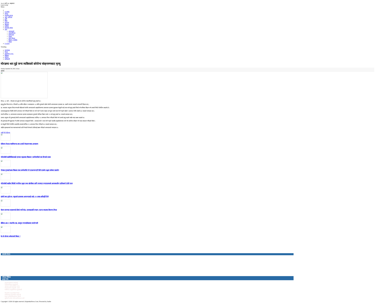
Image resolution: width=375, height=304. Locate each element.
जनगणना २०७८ (9, 54)
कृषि (6, 19)
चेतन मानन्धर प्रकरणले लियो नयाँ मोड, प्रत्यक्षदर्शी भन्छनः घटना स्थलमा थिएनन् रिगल (29, 210)
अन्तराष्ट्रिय (12, 33)
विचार (10, 42)
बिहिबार (7, 55)
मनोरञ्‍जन (11, 35)
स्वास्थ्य (7, 22)
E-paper (7, 43)
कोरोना (7, 57)
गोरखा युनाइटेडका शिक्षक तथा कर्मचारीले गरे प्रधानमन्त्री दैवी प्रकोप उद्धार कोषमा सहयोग (30, 170)
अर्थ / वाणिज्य (8, 17)
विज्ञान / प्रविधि (13, 40)
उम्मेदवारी (7, 59)
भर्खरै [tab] (2, 132)
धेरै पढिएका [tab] (7, 132)
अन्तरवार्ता (11, 31)
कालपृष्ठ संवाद (9, 28)
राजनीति (7, 12)
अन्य (6, 29)
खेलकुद (7, 24)
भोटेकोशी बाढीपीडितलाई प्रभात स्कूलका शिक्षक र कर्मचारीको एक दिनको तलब (26, 157)
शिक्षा (6, 21)
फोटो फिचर (12, 38)
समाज (6, 14)
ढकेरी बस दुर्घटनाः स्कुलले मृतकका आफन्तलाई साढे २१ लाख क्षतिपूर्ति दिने (25, 197)
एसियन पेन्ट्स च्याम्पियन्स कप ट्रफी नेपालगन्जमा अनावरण (19, 144)
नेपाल (6, 52)
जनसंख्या (7, 50)
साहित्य (7, 26)
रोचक (10, 36)
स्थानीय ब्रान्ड (9, 15)
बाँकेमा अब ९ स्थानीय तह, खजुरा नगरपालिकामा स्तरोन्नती (19, 223)
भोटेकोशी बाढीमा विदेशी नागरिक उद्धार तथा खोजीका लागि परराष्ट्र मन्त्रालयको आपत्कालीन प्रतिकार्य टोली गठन (37, 183)
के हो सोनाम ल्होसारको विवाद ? (11, 236)
